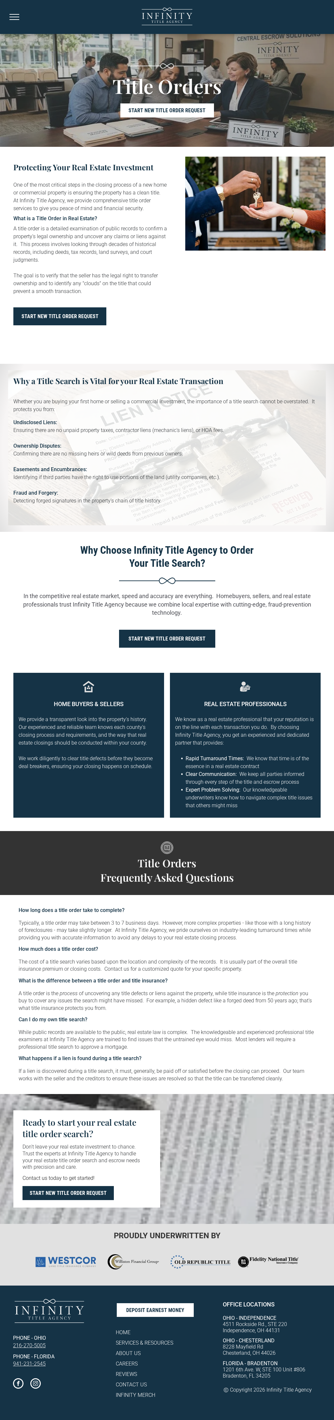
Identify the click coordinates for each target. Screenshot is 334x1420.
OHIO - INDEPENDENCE (249, 1318)
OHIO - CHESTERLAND (249, 1340)
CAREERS (127, 1364)
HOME (123, 1332)
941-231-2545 (29, 1364)
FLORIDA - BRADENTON (250, 1363)
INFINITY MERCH (135, 1395)
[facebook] (18, 1384)
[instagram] (35, 1384)
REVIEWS (126, 1374)
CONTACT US (131, 1384)
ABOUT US (128, 1353)
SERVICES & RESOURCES (144, 1343)
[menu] (14, 16)
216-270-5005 (29, 1345)
